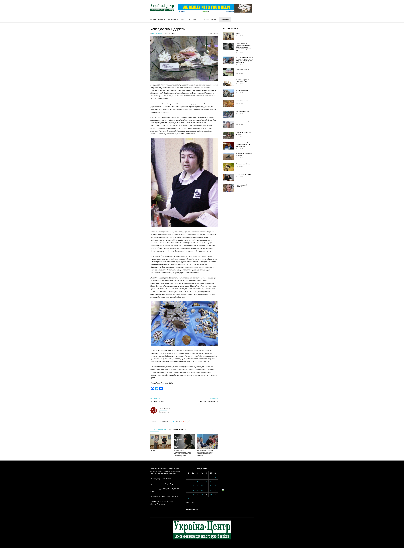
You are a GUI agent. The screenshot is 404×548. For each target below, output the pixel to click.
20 (202, 490)
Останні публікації (157, 19)
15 (210, 486)
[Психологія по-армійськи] (228, 124)
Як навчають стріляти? (243, 164)
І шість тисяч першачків (243, 174)
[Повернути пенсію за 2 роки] (228, 72)
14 (206, 486)
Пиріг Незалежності (242, 101)
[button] (251, 20)
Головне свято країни (242, 111)
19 (197, 490)
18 (193, 490)
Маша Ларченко (157, 33)
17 (188, 490)
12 (197, 486)
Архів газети (173, 19)
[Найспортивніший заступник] (228, 188)
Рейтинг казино (192, 510)
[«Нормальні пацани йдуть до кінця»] (228, 135)
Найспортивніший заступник (241, 186)
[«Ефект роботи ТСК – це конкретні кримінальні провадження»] (228, 146)
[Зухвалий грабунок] (228, 93)
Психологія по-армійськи (244, 122)
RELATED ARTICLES (158, 430)
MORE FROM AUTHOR (177, 430)
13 (202, 486)
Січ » (192, 502)
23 (215, 490)
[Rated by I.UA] (230, 490)
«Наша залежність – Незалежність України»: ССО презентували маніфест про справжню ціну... (243, 47)
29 (211, 494)
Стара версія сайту (208, 19)
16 (215, 486)
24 (188, 494)
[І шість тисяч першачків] (228, 177)
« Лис (188, 502)
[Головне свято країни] (228, 114)
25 (193, 494)
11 (193, 486)
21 (206, 490)
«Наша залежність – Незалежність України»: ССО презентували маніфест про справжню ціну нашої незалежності (182, 454)
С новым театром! (157, 401)
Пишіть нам (225, 19)
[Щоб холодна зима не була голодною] (228, 156)
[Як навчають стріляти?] (228, 167)
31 (188, 499)
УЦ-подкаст (193, 19)
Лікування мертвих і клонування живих (242, 80)
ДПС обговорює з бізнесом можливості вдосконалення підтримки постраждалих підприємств (205, 453)
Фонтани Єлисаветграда (209, 401)
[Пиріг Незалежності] (228, 103)
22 (211, 490)
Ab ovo (152, 450)
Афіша (183, 19)
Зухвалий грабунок (242, 90)
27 (202, 494)
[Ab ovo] (160, 441)
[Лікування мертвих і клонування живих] (228, 82)
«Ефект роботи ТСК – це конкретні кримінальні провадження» (244, 144)
